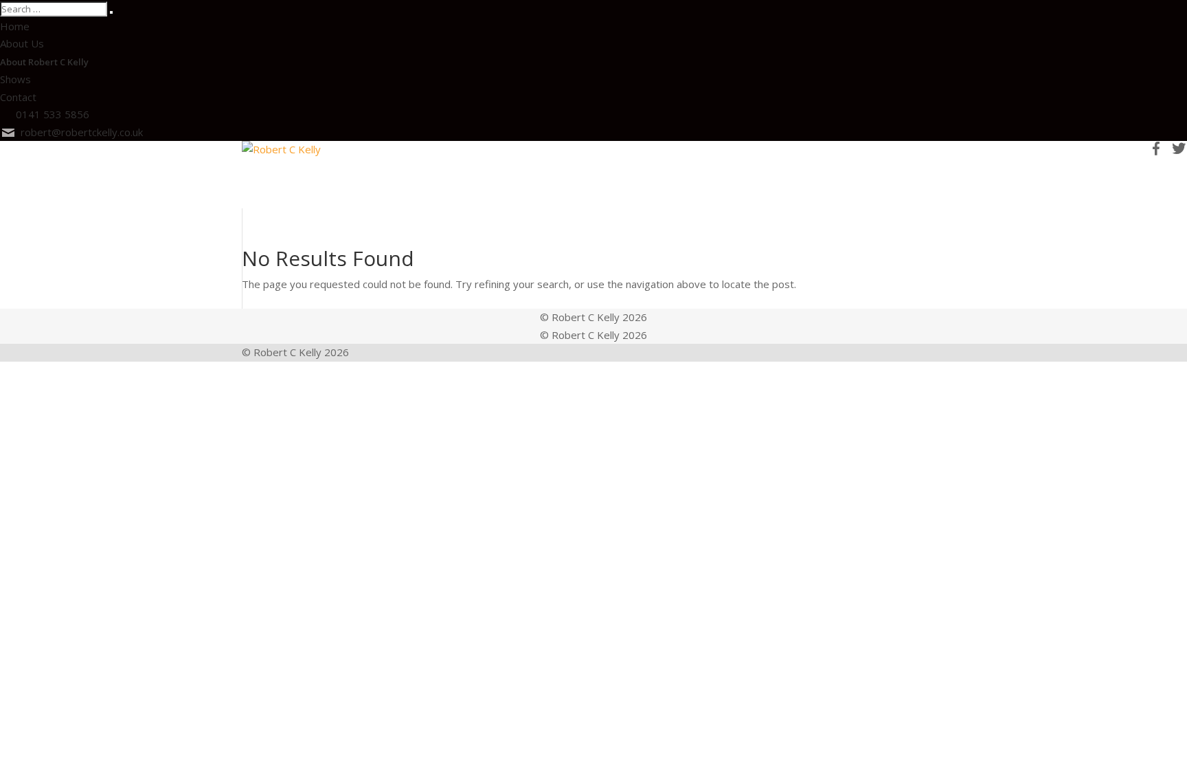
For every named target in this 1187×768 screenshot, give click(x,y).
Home (15, 26)
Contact (18, 97)
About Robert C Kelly (44, 62)
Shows (15, 79)
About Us (22, 43)
